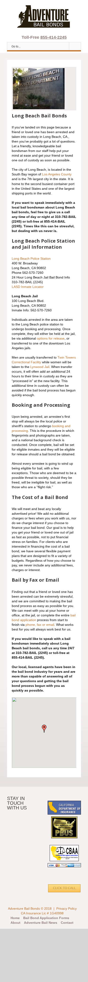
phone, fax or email (40, 624)
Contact (67, 922)
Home (15, 918)
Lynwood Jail (39, 367)
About (15, 922)
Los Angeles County (57, 174)
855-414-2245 (53, 37)
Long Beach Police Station (31, 258)
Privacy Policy (66, 908)
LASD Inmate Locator (28, 287)
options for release (51, 338)
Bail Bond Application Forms (46, 918)
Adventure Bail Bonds (24, 908)
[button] (44, 729)
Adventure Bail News (40, 922)
